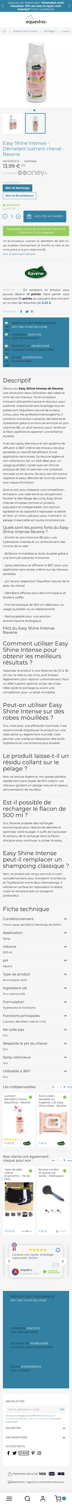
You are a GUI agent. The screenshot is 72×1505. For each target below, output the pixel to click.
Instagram (39, 1455)
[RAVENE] (36, 271)
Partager (22, 311)
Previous (58, 1087)
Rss (21, 1455)
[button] (69, 6)
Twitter (14, 1455)
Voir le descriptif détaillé (19, 254)
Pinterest (33, 311)
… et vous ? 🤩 (36, 5)
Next (64, 1087)
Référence (11, 161)
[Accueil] (5, 31)
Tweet (28, 311)
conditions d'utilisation (38, 1418)
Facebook (8, 1455)
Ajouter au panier (48, 216)
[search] (27, 1498)
